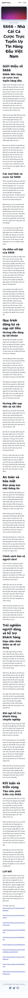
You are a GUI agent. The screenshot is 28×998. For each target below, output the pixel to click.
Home (20, 2)
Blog (24, 2)
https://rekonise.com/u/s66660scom (14, 944)
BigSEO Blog (6, 2)
